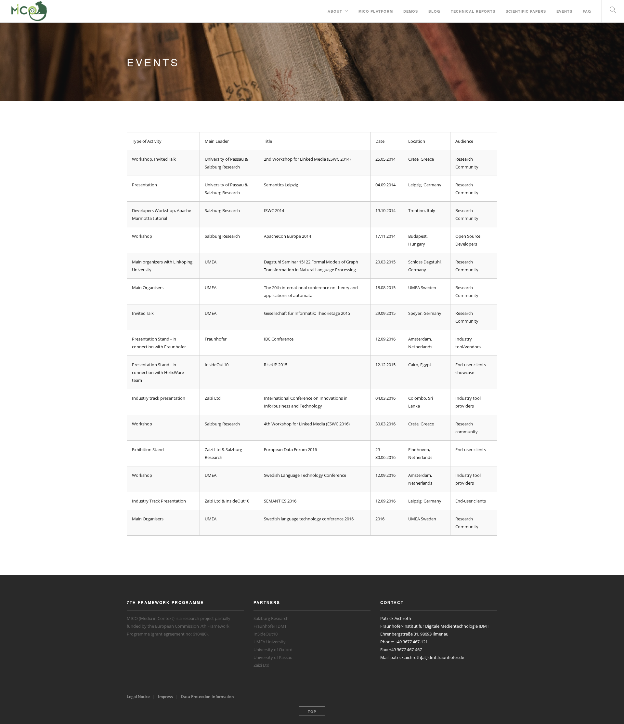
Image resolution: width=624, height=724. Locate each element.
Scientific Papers (526, 11)
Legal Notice (138, 696)
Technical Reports (473, 11)
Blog (434, 11)
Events (564, 11)
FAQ (587, 11)
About (335, 11)
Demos (410, 11)
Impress (165, 696)
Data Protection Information (207, 696)
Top (312, 711)
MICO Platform (375, 11)
